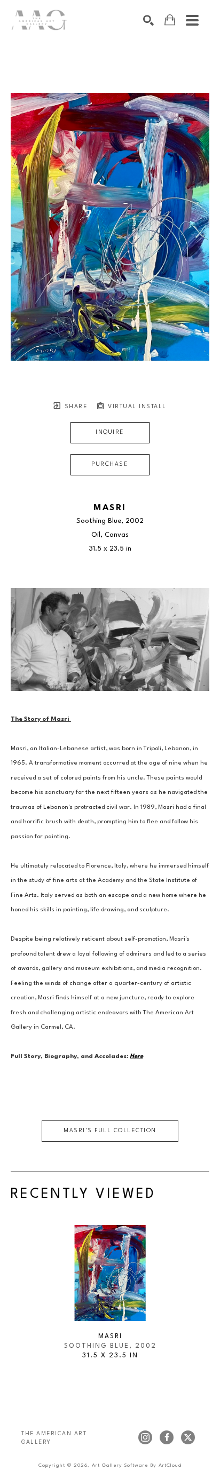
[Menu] (192, 20)
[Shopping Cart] (169, 20)
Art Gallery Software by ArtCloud (137, 1465)
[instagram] (145, 1437)
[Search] (148, 20)
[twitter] (188, 1437)
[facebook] (167, 1437)
